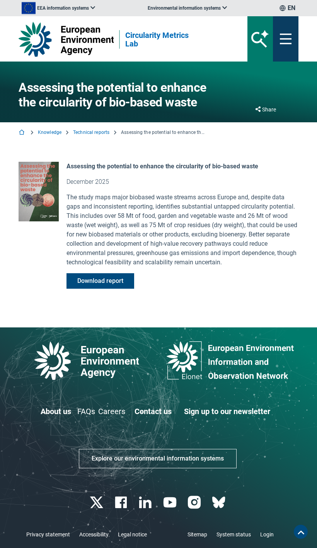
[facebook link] (122, 502)
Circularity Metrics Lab (157, 39)
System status (233, 534)
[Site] (66, 39)
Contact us (153, 411)
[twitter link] (97, 502)
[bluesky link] (219, 502)
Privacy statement (48, 534)
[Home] (22, 133)
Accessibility (94, 534)
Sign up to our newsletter (227, 411)
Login (267, 534)
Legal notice (132, 534)
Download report (100, 280)
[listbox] (58, 8)
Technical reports (91, 132)
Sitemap (197, 534)
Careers (111, 411)
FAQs (86, 411)
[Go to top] (301, 532)
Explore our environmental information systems (158, 458)
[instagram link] (195, 502)
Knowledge (49, 132)
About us (56, 411)
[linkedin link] (146, 502)
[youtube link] (171, 502)
